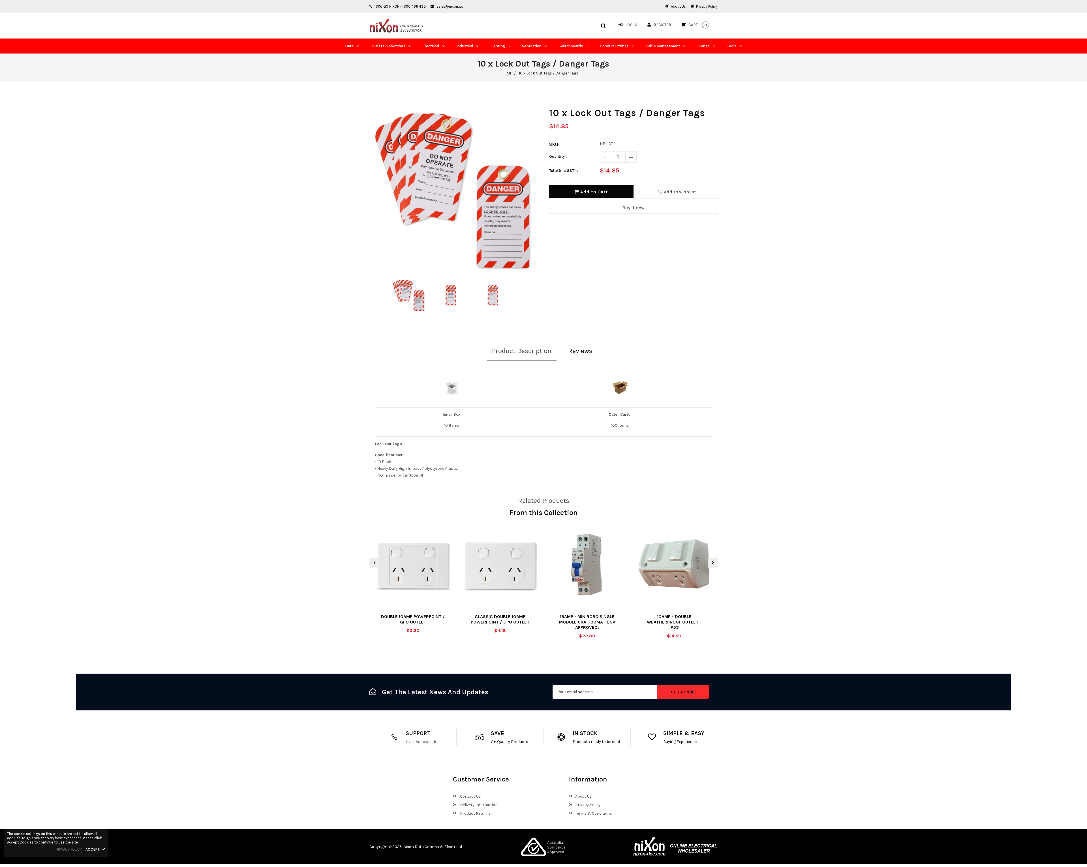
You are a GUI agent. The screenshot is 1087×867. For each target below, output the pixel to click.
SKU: (554, 144)
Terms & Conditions (593, 813)
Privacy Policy (706, 6)
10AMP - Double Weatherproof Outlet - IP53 (674, 622)
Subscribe (683, 692)
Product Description (521, 351)
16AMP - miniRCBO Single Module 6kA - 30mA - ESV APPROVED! (587, 622)
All (508, 73)
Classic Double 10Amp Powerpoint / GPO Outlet (500, 619)
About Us (678, 6)
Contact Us (470, 796)
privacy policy (69, 849)
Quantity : (558, 156)
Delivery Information (478, 804)
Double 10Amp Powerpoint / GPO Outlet (413, 619)
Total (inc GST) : (563, 170)
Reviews (580, 351)
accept (95, 849)
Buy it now (633, 207)
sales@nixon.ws (449, 6)
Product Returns (475, 813)
